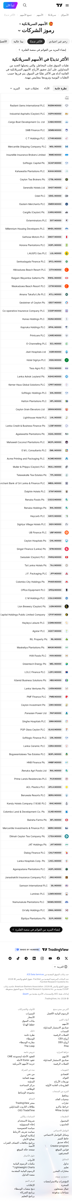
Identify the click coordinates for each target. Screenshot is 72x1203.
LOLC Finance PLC (35, 672)
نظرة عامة (29, 1034)
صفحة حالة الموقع (26, 1149)
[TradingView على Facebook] (58, 958)
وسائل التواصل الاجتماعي (56, 1134)
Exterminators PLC (36, 220)
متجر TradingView (25, 1102)
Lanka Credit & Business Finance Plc (25, 425)
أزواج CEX (63, 1038)
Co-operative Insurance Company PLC (24, 310)
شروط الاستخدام (26, 1120)
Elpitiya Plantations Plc (33, 918)
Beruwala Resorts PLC (33, 795)
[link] (42, 50)
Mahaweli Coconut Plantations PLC (26, 442)
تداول (66, 1163)
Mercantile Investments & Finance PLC (24, 828)
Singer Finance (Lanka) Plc (31, 548)
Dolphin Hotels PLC (34, 491)
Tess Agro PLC (37, 368)
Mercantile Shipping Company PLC (27, 146)
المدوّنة (31, 1081)
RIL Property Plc (39, 639)
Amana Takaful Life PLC (32, 294)
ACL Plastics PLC (35, 787)
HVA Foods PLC (37, 655)
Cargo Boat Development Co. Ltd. (26, 121)
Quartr (26, 994)
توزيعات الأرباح (61, 1081)
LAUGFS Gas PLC (37, 253)
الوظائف (30, 1088)
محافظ (65, 1095)
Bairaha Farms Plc (37, 819)
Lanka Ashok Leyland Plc (31, 376)
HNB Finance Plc (36, 762)
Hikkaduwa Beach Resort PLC (29, 269)
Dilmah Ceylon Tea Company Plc (27, 836)
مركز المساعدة (27, 1085)
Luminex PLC (37, 893)
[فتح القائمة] (67, 5)
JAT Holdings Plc (37, 844)
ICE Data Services (35, 974)
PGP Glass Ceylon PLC (32, 729)
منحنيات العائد (62, 1099)
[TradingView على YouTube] (50, 958)
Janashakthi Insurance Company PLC (25, 877)
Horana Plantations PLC (32, 245)
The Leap (29, 1045)
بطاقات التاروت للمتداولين (22, 1106)
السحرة (65, 1185)
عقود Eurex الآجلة (26, 1060)
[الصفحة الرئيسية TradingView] (59, 5)
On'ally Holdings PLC (33, 910)
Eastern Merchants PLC (32, 204)
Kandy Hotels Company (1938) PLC (26, 803)
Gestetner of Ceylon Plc (32, 302)
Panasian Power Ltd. (35, 713)
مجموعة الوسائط (26, 1092)
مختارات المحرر (61, 1170)
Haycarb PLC (37, 516)
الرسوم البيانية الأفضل (58, 1013)
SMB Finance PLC (35, 130)
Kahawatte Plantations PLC (30, 171)
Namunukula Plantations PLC (28, 902)
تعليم (66, 1167)
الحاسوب (64, 1124)
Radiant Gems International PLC (27, 105)
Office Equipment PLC (33, 590)
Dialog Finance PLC (34, 852)
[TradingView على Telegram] (26, 958)
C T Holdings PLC (35, 138)
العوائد (65, 1077)
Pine (66, 1045)
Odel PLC (40, 195)
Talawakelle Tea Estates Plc (32, 475)
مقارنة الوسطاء (27, 1042)
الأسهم (65, 1023)
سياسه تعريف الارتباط (24, 1131)
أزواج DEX (63, 1042)
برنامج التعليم (28, 1196)
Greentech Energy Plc (34, 663)
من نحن (31, 1074)
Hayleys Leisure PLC (33, 622)
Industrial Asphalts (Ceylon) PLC (27, 113)
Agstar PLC (38, 631)
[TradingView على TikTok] (18, 958)
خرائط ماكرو (62, 1106)
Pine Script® (62, 1110)
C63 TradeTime (26, 1110)
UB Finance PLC (38, 532)
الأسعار (31, 1017)
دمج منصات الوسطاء (24, 1188)
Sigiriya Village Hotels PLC (31, 524)
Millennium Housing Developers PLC (25, 228)
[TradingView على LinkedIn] (34, 958)
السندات (65, 1031)
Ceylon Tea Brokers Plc (32, 179)
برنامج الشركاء (27, 1192)
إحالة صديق (63, 1142)
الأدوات (31, 1159)
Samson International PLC (33, 885)
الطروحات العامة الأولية (57, 1085)
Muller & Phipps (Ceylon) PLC (29, 466)
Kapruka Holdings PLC (33, 327)
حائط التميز (63, 1138)
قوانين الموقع (62, 1149)
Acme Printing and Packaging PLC (26, 458)
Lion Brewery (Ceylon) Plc (32, 606)
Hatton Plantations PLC (34, 401)
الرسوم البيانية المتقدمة (23, 1170)
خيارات (65, 1102)
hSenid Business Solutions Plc (30, 680)
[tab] (58, 41)
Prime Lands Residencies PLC (30, 778)
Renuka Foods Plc (35, 499)
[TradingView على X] (66, 958)
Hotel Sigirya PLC (36, 360)
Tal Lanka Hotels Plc (36, 565)
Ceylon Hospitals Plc (35, 540)
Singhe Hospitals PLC (34, 721)
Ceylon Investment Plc (33, 704)
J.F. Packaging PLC (36, 573)
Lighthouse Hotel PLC (35, 417)
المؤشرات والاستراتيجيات (56, 1181)
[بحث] (24, 5)
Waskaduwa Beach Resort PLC (28, 286)
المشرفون (64, 1153)
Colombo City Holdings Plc (30, 581)
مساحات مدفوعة (60, 1192)
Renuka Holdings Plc (35, 507)
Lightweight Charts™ (23, 1167)
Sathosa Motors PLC (33, 236)
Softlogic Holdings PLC (34, 392)
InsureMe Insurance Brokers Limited (26, 154)
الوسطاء (30, 1038)
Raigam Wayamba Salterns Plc (28, 277)
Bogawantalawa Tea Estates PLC (27, 754)
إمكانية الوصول (27, 1135)
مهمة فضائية (28, 1077)
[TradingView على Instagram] (42, 958)
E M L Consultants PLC (34, 450)
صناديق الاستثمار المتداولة (56, 1027)
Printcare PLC (37, 335)
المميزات (30, 1013)
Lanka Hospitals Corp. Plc (31, 860)
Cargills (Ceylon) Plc (34, 212)
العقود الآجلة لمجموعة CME (21, 1056)
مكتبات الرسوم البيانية (24, 1163)
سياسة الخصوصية (26, 1128)
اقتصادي (65, 1074)
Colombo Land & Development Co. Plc (24, 811)
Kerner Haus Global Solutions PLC (27, 384)
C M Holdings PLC (35, 598)
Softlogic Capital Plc (34, 163)
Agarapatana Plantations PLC (29, 869)
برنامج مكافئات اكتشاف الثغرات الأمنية (19, 1144)
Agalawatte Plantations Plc (30, 434)
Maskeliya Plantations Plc (31, 647)
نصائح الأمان (29, 1139)
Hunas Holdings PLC (33, 319)
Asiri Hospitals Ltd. (36, 351)
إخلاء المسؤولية (27, 1124)
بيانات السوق (28, 1020)
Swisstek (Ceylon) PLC (32, 557)
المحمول (64, 1120)
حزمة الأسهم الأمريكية (24, 1063)
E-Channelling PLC (36, 343)
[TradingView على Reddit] (10, 958)
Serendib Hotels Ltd (34, 187)
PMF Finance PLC (36, 696)
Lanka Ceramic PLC (34, 746)
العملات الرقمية (61, 1034)
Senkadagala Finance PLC (31, 261)
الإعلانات (30, 1185)
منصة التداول (28, 1174)
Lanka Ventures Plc (34, 688)
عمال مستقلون (61, 1188)
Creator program (59, 1145)
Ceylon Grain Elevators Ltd (30, 409)
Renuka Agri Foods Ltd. (34, 770)
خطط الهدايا (29, 1024)
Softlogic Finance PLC (34, 737)
